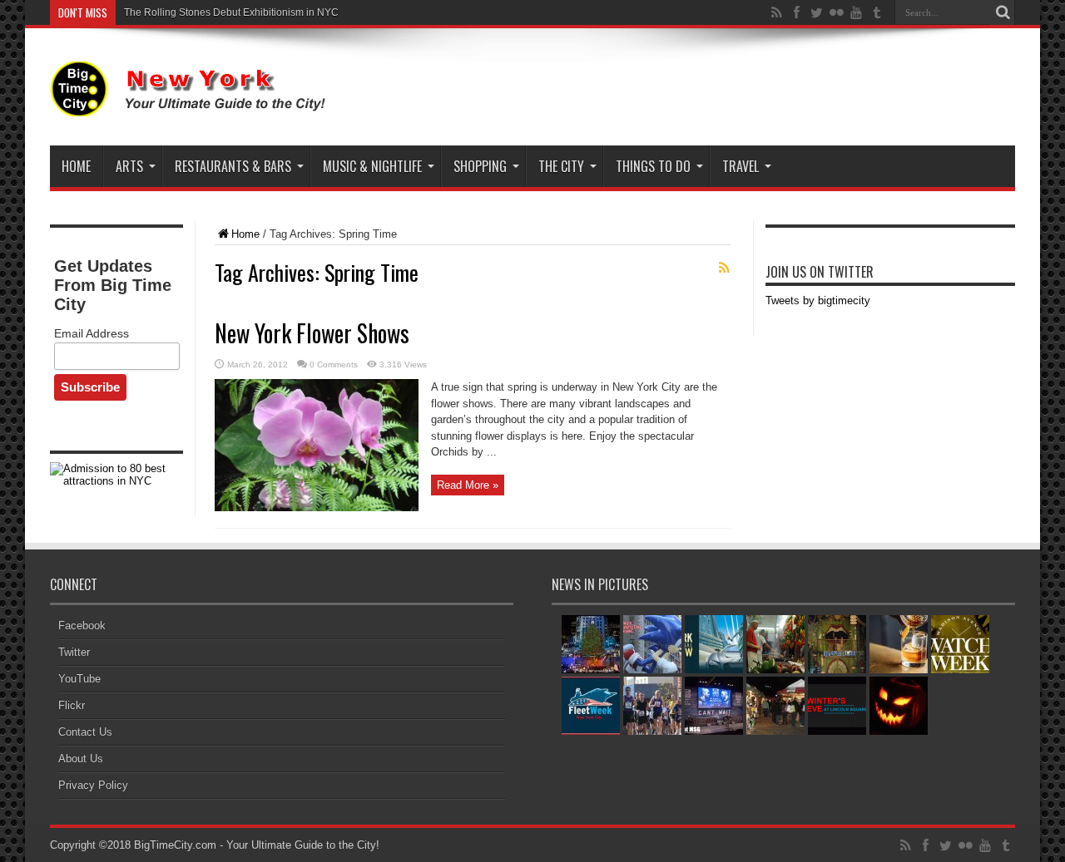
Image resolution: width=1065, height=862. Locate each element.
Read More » (467, 485)
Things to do (653, 166)
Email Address (91, 333)
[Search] (1002, 12)
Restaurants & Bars (233, 166)
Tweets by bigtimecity (817, 300)
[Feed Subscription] (724, 267)
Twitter (74, 652)
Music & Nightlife (372, 166)
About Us (80, 758)
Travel (740, 166)
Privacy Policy (93, 785)
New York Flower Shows (312, 333)
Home (76, 166)
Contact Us (85, 732)
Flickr (71, 705)
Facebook (82, 625)
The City (561, 166)
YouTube (79, 678)
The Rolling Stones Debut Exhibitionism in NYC (231, 12)
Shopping (480, 166)
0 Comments (334, 364)
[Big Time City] (191, 104)
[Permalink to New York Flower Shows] (317, 507)
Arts (129, 166)
